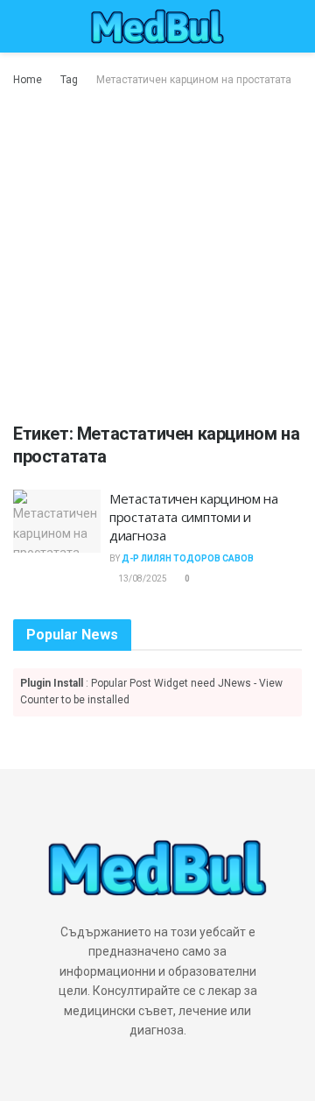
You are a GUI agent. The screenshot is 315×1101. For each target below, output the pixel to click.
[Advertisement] (157, 255)
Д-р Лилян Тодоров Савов (188, 558)
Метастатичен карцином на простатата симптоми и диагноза (193, 517)
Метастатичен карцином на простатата (193, 80)
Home (27, 80)
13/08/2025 (141, 578)
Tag (69, 80)
